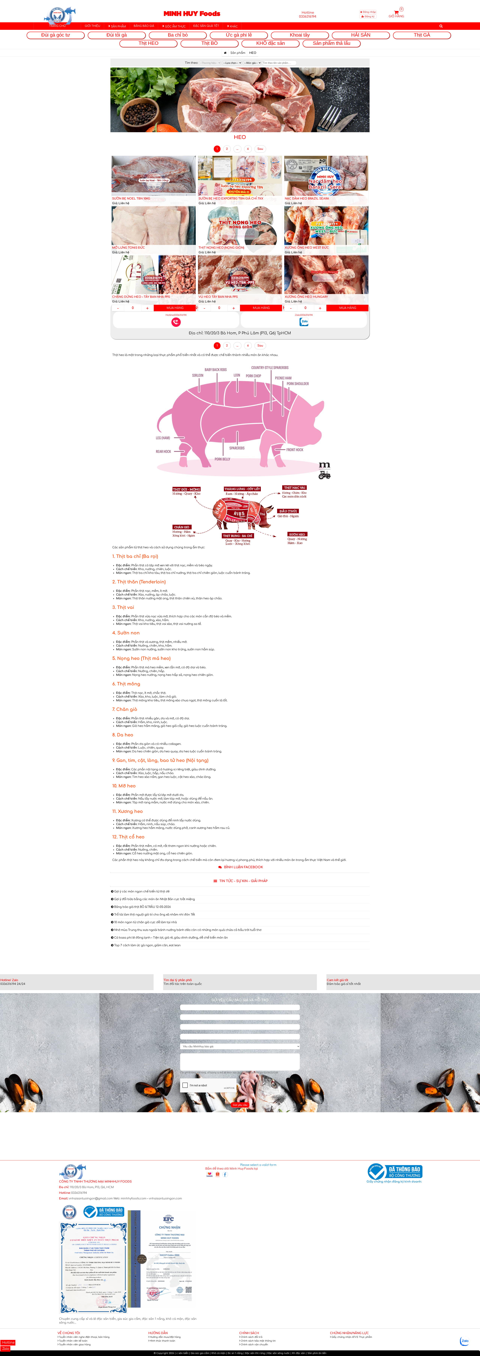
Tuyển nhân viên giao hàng (75, 1344)
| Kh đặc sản (297, 1353)
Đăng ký (369, 16)
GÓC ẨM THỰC (175, 26)
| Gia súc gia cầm (199, 1353)
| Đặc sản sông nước (278, 1353)
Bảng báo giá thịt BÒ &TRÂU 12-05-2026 (142, 907)
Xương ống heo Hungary (306, 297)
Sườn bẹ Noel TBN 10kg (131, 198)
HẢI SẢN (360, 35)
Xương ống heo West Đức (307, 247)
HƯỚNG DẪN (158, 1333)
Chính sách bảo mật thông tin (258, 1340)
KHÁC (234, 26)
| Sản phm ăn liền (316, 1353)
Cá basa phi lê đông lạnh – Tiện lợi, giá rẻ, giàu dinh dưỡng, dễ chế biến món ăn (170, 937)
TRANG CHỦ (57, 26)
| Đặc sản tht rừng (254, 1353)
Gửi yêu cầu (240, 1104)
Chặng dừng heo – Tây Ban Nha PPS (141, 297)
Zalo (5, 1349)
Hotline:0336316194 (176, 315)
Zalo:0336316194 (304, 315)
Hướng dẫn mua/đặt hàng (165, 1337)
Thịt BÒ (209, 43)
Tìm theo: (192, 63)
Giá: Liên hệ (120, 203)
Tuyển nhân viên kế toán (73, 1340)
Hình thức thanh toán (162, 1340)
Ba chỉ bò (178, 35)
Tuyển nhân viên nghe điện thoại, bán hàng (84, 1337)
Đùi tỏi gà (116, 35)
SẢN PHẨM (118, 26)
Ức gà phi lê (239, 35)
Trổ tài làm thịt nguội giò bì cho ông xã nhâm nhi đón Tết (154, 914)
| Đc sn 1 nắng (234, 1353)
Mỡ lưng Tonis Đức (128, 247)
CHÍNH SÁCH (249, 1333)
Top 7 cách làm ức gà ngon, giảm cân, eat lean (147, 945)
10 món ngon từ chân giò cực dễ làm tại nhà (145, 922)
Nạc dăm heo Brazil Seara (307, 198)
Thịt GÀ (422, 35)
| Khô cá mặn (217, 1353)
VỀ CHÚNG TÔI (69, 1333)
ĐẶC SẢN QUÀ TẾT (206, 26)
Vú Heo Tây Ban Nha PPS (218, 297)
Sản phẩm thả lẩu (331, 43)
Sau (260, 149)
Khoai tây (300, 35)
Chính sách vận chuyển (254, 1344)
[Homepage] (225, 53)
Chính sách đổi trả (251, 1337)
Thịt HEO (148, 43)
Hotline (7, 1342)
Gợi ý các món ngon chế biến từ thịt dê (141, 891)
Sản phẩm (237, 53)
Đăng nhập (369, 12)
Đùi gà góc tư (55, 35)
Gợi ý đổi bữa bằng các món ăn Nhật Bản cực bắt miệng (154, 899)
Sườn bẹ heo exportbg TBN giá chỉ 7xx (231, 198)
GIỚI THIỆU (92, 26)
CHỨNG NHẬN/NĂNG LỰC (349, 1333)
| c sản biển (181, 1353)
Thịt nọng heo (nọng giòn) (221, 247)
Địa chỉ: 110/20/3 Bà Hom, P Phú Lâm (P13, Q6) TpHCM (240, 333)
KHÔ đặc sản (270, 43)
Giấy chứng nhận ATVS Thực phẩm (352, 1337)
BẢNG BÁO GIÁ (144, 26)
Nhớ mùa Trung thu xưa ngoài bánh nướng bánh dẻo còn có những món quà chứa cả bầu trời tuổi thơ (187, 930)
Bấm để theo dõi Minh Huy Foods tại (231, 1168)
